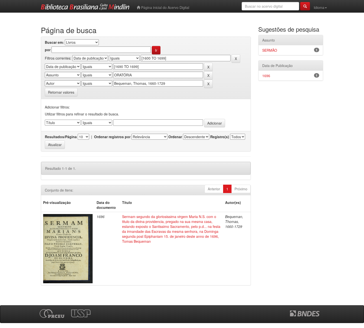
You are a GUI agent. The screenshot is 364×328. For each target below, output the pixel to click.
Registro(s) (219, 136)
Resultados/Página (61, 136)
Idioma (319, 7)
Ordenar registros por (112, 136)
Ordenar (175, 136)
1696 (266, 75)
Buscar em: (54, 42)
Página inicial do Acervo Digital (164, 7)
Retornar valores (61, 92)
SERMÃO (269, 50)
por (48, 49)
